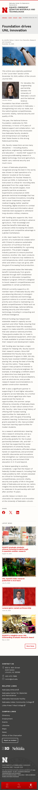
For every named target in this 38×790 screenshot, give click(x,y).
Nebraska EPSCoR (9, 690)
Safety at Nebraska (30, 774)
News (20, 17)
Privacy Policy (21, 774)
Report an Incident (10, 740)
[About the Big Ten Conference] (5, 748)
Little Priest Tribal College (12, 705)
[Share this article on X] (10, 512)
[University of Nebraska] (18, 748)
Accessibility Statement (24, 771)
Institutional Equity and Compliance (11, 773)
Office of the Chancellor (12, 735)
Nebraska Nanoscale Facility (13, 699)
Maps (4, 729)
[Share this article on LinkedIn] (17, 512)
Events (4, 722)
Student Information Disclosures (10, 776)
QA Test (15, 771)
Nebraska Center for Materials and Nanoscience (14, 694)
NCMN (10, 17)
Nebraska (4, 17)
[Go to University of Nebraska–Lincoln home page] (4, 10)
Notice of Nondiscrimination (9, 774)
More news (30, 646)
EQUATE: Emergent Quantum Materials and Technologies (22, 9)
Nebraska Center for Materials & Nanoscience (19, 4)
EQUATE (15, 17)
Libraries (5, 725)
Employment (7, 719)
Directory (6, 715)
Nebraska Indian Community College (17, 702)
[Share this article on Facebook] (3, 512)
